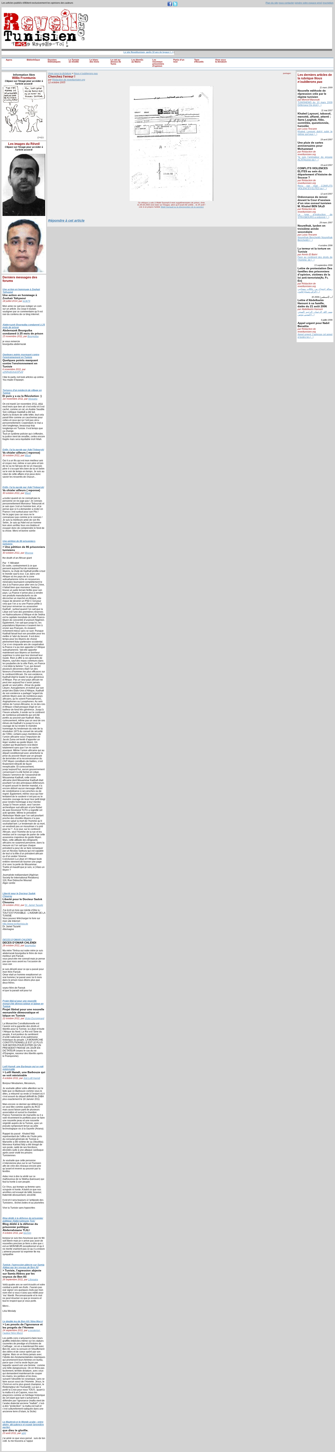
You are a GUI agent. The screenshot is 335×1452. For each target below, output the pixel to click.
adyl (24, 1433)
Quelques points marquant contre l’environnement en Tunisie (21, 356)
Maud (28, 455)
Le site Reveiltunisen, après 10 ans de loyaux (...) (138, 52)
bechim (27, 1233)
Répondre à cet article (66, 221)
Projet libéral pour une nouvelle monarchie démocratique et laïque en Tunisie (23, 1004)
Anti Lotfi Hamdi (31, 1078)
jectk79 (26, 301)
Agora (9, 60)
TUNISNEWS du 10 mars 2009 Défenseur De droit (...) (315, 103)
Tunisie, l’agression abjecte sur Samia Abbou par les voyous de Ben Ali (23, 1266)
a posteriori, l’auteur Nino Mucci (22, 1331)
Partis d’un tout (178, 61)
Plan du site (272, 3)
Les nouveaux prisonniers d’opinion (158, 63)
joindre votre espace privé (308, 3)
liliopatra (32, 398)
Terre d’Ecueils (199, 61)
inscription (328, 3)
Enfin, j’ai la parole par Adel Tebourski (23, 449)
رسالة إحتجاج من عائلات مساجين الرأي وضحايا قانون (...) (315, 290)
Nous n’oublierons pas (86, 73)
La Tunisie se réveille (74, 61)
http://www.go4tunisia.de (15, 923)
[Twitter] (292, 77)
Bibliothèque (33, 60)
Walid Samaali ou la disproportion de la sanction (182, 207)
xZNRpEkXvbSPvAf (13, 372)
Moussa (29, 553)
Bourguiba (33, 336)
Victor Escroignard (34, 1018)
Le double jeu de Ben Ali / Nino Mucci (23, 1321)
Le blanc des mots (94, 61)
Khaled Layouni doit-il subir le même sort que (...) (315, 133)
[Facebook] (285, 77)
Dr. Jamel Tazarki (34, 905)
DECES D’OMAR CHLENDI (17, 939)
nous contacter (286, 3)
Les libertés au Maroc (137, 61)
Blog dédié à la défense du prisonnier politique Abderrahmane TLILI (23, 1219)
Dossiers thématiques (54, 61)
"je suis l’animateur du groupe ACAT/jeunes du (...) (315, 158)
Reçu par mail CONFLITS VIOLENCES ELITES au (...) (315, 187)
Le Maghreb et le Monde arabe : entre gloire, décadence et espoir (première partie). (23, 1425)
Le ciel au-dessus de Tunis (116, 62)
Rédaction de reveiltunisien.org (68, 79)
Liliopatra (33, 1279)
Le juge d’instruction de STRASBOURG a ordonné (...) (315, 216)
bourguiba (30, 945)
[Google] (288, 77)
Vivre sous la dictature (221, 61)
